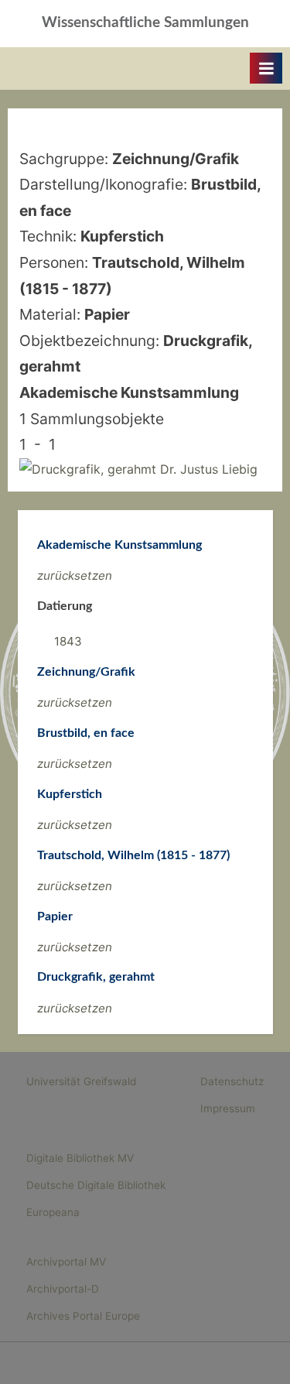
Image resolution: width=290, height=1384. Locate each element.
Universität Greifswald (81, 1081)
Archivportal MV (66, 1262)
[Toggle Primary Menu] (266, 68)
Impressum (227, 1108)
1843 (68, 641)
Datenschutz (232, 1081)
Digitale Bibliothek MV (80, 1158)
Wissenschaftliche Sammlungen (145, 22)
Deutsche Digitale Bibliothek (95, 1185)
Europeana (53, 1212)
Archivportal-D (62, 1289)
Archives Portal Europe (83, 1316)
